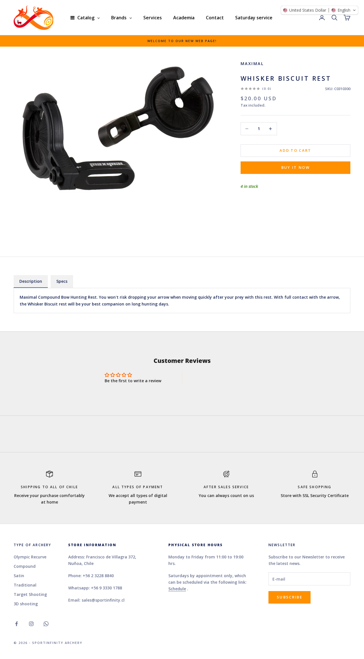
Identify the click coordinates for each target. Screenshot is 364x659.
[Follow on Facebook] (16, 624)
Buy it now (295, 167)
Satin (19, 575)
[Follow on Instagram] (31, 624)
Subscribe (289, 597)
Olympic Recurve (30, 557)
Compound (25, 566)
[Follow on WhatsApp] (46, 624)
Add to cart (295, 150)
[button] (319, 10)
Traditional (25, 585)
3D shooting (26, 603)
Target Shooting (30, 594)
